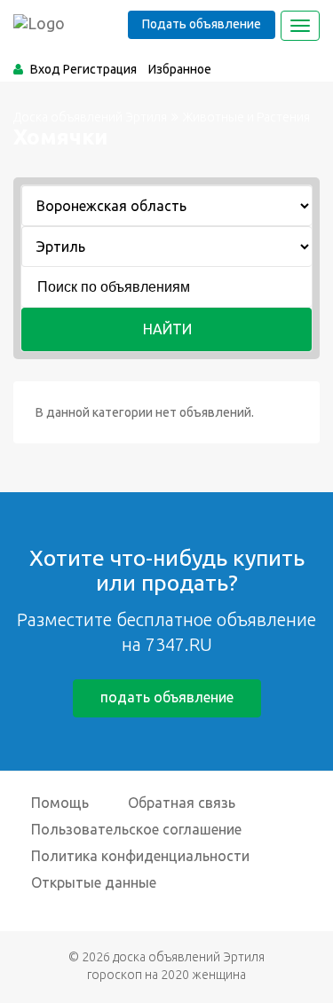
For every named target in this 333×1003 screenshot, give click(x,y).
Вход (45, 69)
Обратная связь (181, 803)
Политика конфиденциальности (140, 856)
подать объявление (167, 697)
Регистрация (100, 69)
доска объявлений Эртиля (189, 957)
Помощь (60, 803)
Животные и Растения (246, 117)
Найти (167, 329)
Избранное (179, 69)
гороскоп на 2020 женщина (166, 975)
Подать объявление (201, 24)
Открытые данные (93, 882)
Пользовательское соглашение (136, 829)
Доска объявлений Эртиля (90, 117)
